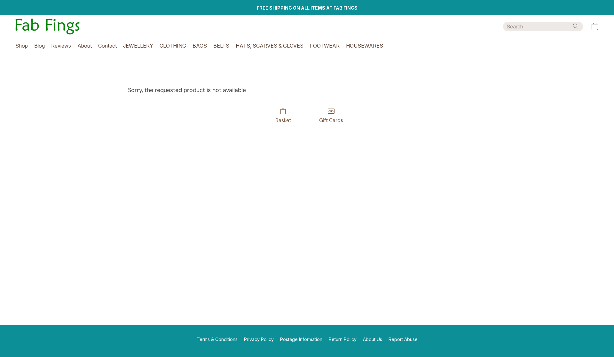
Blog (39, 45)
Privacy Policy (259, 339)
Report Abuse (403, 339)
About (84, 45)
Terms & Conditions (217, 339)
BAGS (200, 45)
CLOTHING (173, 45)
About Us (372, 339)
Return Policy (343, 339)
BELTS (221, 45)
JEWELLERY (138, 45)
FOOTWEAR (325, 45)
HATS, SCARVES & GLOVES (269, 45)
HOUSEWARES (364, 45)
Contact (107, 45)
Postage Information (301, 339)
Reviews (61, 45)
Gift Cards (331, 120)
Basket (283, 120)
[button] (47, 26)
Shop (21, 45)
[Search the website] (575, 26)
